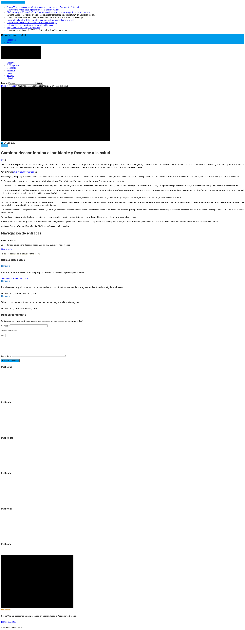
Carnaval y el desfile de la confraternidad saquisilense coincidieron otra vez (40, 20)
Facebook (11, 40)
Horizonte (11, 68)
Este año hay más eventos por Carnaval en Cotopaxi (30, 25)
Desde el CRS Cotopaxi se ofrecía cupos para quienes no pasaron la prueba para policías (42, 272)
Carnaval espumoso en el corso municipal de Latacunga (32, 22)
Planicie (10, 78)
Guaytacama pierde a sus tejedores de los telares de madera (33, 10)
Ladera (10, 73)
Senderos (11, 70)
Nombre (5, 325)
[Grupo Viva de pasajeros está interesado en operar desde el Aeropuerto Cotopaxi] (37, 607)
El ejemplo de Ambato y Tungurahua (23, 27)
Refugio (10, 75)
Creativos (11, 63)
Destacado (5, 609)
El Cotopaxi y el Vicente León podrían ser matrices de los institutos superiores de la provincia (48, 12)
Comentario (6, 356)
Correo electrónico (9, 330)
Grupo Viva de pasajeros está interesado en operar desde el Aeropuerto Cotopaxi (43, 7)
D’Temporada (13, 65)
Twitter (10, 42)
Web (3, 335)
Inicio (3, 86)
